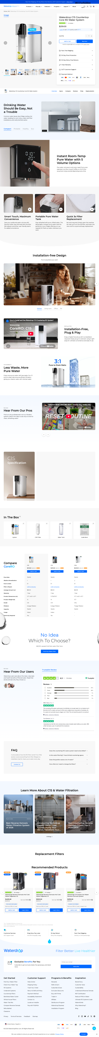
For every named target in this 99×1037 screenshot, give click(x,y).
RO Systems (7, 987)
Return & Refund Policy (35, 990)
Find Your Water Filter (49, 651)
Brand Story (79, 982)
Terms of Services (16, 1016)
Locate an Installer (33, 1002)
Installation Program (57, 1008)
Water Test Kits (8, 1002)
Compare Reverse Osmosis (12, 1005)
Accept (83, 1034)
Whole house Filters (10, 999)
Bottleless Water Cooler (11, 996)
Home (5, 11)
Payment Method (33, 993)
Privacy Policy (59, 1034)
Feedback (27, 1016)
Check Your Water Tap (11, 985)
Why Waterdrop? (80, 1005)
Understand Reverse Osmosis (84, 990)
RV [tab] (61, 308)
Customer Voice (80, 985)
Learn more (86, 44)
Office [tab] (56, 308)
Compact (7, 129)
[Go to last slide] (44, 434)
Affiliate (53, 999)
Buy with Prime (56, 993)
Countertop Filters (9, 993)
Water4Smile (79, 1002)
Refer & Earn (55, 985)
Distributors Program (57, 1002)
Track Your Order (33, 987)
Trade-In (54, 996)
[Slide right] (50, 43)
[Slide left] (5, 43)
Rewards (54, 982)
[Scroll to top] (49, 941)
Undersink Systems (10, 990)
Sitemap (35, 1016)
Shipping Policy (32, 985)
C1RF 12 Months (31, 587)
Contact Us (17, 764)
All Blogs (48, 836)
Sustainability (79, 987)
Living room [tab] (48, 308)
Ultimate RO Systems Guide (83, 999)
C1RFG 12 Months (79, 587)
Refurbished (7, 1008)
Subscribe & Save (56, 987)
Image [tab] (6, 15)
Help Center (31, 982)
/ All (8, 11)
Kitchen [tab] (39, 308)
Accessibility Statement (35, 996)
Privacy (6, 1016)
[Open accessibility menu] (94, 1028)
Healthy (26, 129)
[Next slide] (96, 283)
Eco (32, 129)
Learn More (25, 910)
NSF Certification (80, 993)
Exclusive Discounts (57, 990)
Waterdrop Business (57, 1005)
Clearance (7, 1011)
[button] (76, 50)
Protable (17, 129)
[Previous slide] (2, 283)
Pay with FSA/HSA (33, 1005)
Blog (76, 1008)
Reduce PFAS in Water (82, 996)
